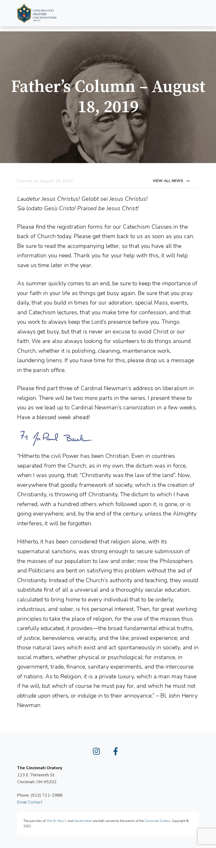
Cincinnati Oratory (157, 821)
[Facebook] (118, 753)
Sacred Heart (83, 821)
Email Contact (29, 802)
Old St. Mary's (56, 821)
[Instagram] (98, 753)
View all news (168, 180)
